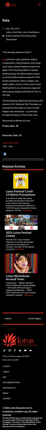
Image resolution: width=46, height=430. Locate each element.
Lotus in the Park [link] (10, 143)
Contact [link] (7, 398)
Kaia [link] (4, 59)
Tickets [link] (6, 366)
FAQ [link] (4, 377)
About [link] (6, 393)
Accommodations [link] (11, 382)
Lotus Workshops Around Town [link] (17, 277)
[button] (39, 6)
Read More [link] (27, 210)
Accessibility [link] (9, 388)
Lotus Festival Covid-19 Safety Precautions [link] (20, 192)
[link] (11, 4)
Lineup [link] (6, 372)
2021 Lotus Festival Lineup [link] (18, 234)
